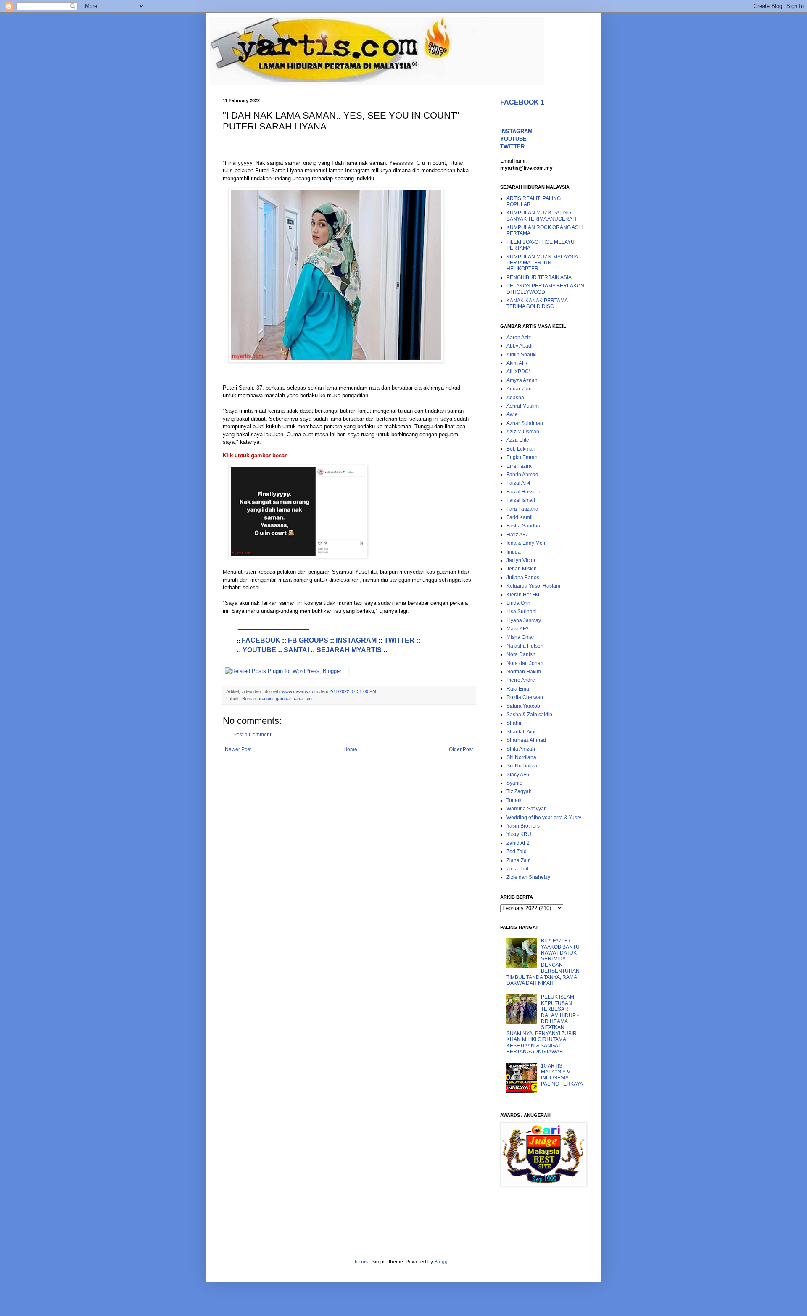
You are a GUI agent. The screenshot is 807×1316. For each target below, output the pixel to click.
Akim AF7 (517, 363)
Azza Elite (517, 440)
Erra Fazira (519, 466)
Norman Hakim (523, 672)
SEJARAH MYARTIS (349, 650)
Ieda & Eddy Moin (526, 543)
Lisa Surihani (521, 611)
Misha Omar (520, 637)
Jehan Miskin (521, 569)
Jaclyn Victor (520, 560)
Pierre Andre (520, 680)
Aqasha (515, 398)
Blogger (443, 1262)
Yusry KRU (518, 834)
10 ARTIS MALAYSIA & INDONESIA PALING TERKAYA (562, 1075)
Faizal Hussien (523, 492)
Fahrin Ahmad (522, 474)
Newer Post (238, 749)
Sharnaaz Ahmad (526, 740)
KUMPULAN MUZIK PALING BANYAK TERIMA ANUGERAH (541, 216)
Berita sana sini (257, 698)
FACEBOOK (261, 640)
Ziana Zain (518, 860)
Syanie (514, 783)
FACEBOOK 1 (522, 102)
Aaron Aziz (518, 337)
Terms (361, 1262)
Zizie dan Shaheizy (528, 877)
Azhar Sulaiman (524, 423)
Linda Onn (518, 603)
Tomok (514, 800)
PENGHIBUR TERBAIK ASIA (539, 277)
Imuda (513, 552)
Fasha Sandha (523, 526)
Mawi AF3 (517, 629)
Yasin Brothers (523, 826)
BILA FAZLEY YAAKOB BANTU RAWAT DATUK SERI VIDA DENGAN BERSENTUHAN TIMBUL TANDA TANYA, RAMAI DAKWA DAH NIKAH (543, 962)
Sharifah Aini (520, 732)
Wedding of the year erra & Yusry (543, 817)
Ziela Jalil (517, 869)
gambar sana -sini (294, 698)
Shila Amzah (520, 749)
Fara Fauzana (522, 509)
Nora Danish (520, 654)
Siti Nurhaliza (521, 766)
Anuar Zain (519, 389)
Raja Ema (517, 689)
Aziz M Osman (522, 432)
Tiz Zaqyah (519, 791)
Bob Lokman (520, 449)
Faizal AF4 (518, 483)
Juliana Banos (522, 577)
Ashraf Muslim (522, 406)
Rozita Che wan (524, 697)
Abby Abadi (519, 346)
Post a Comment (252, 735)
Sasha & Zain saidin (529, 714)
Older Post (461, 749)
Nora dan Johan (524, 663)
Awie (512, 414)
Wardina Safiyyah (526, 809)
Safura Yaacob (523, 706)
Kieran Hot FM (522, 595)
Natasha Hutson (524, 646)
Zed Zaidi (517, 851)
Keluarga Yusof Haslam (533, 586)
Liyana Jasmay (523, 620)
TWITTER (399, 640)
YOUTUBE (259, 650)
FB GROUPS (308, 640)
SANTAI (296, 650)
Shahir (514, 723)
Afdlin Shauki (521, 355)
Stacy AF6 (517, 775)
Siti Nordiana (521, 757)
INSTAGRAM (356, 640)
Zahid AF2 (518, 843)
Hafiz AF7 (517, 535)
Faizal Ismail (520, 500)
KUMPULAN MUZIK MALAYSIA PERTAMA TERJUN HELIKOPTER (542, 263)
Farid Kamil (519, 517)
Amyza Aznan (522, 380)
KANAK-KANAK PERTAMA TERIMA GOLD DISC (536, 303)
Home (350, 749)
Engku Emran (522, 457)
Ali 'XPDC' (518, 371)
